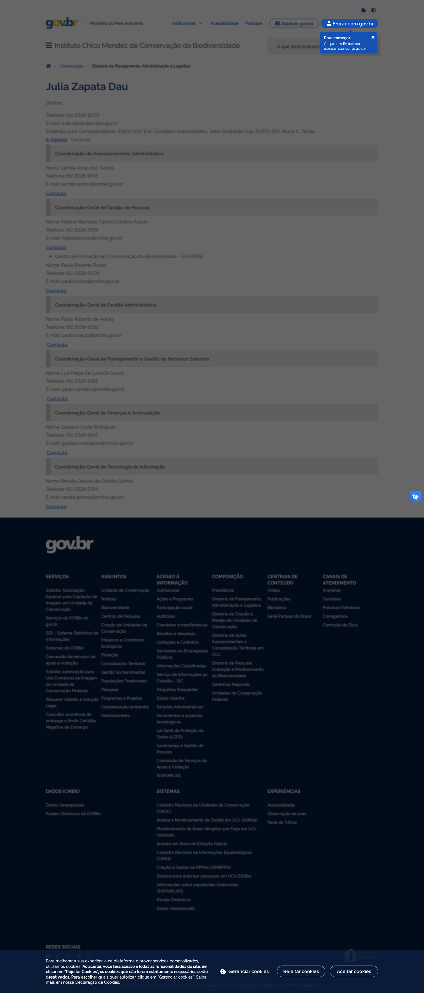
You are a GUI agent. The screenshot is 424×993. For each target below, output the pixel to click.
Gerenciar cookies (248, 971)
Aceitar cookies (354, 971)
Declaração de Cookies (97, 982)
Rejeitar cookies (301, 971)
